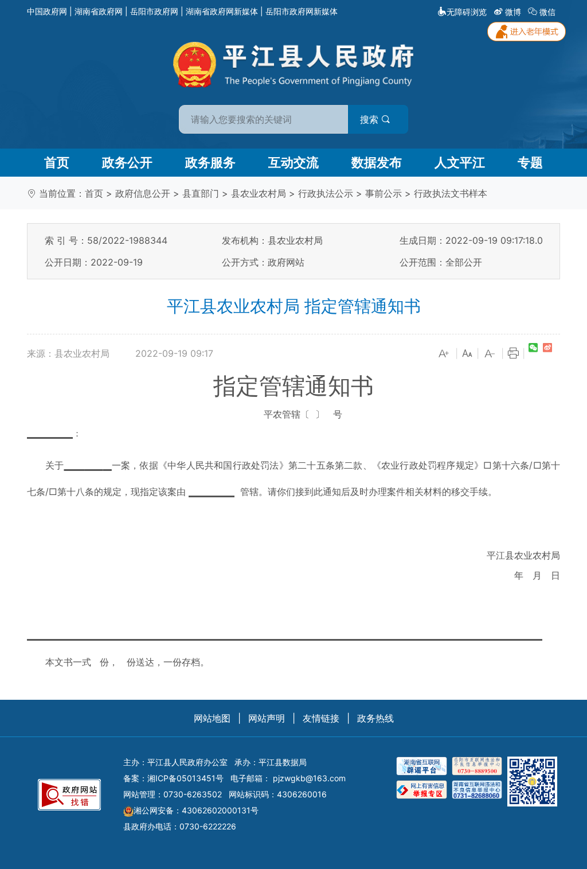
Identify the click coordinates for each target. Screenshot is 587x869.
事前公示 (383, 193)
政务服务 (210, 162)
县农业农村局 (258, 193)
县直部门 (200, 193)
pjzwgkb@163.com (309, 778)
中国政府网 (47, 11)
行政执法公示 (325, 193)
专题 (530, 162)
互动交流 (293, 162)
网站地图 (212, 718)
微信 (547, 12)
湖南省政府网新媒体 (222, 11)
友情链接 (321, 718)
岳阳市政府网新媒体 (301, 11)
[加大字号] (444, 354)
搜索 (370, 119)
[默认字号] (467, 354)
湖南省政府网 (99, 11)
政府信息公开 (142, 193)
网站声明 (266, 718)
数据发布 (376, 162)
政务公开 (127, 162)
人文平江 (460, 162)
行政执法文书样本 (450, 193)
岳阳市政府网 (154, 11)
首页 (56, 162)
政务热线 (375, 718)
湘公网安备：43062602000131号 (196, 810)
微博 (513, 12)
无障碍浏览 (467, 12)
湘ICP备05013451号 (185, 778)
